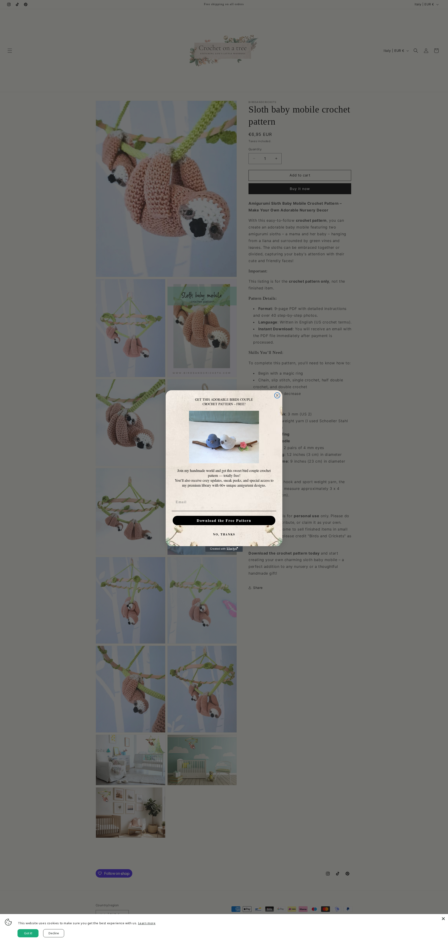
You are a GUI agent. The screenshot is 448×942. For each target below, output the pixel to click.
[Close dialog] (277, 395)
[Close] (443, 918)
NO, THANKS (224, 534)
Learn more (147, 923)
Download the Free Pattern (224, 520)
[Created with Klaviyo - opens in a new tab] (224, 549)
